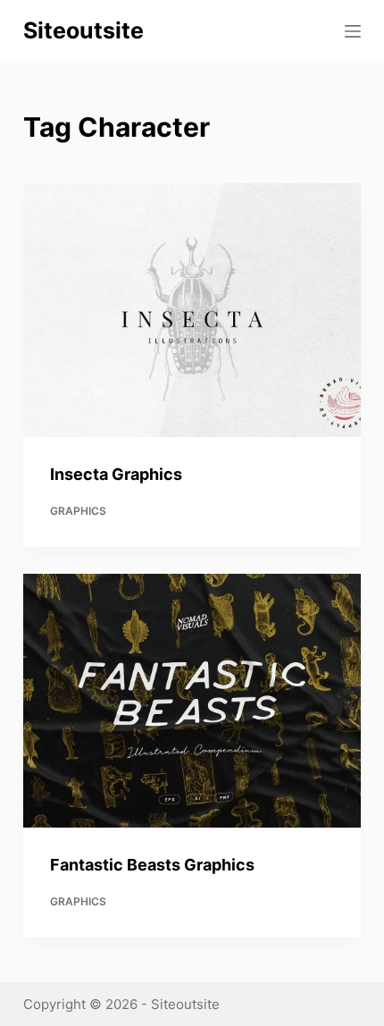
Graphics (78, 510)
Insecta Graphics (116, 474)
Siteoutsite (83, 30)
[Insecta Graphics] (192, 310)
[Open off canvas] (353, 31)
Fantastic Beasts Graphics (152, 864)
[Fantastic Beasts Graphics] (192, 701)
